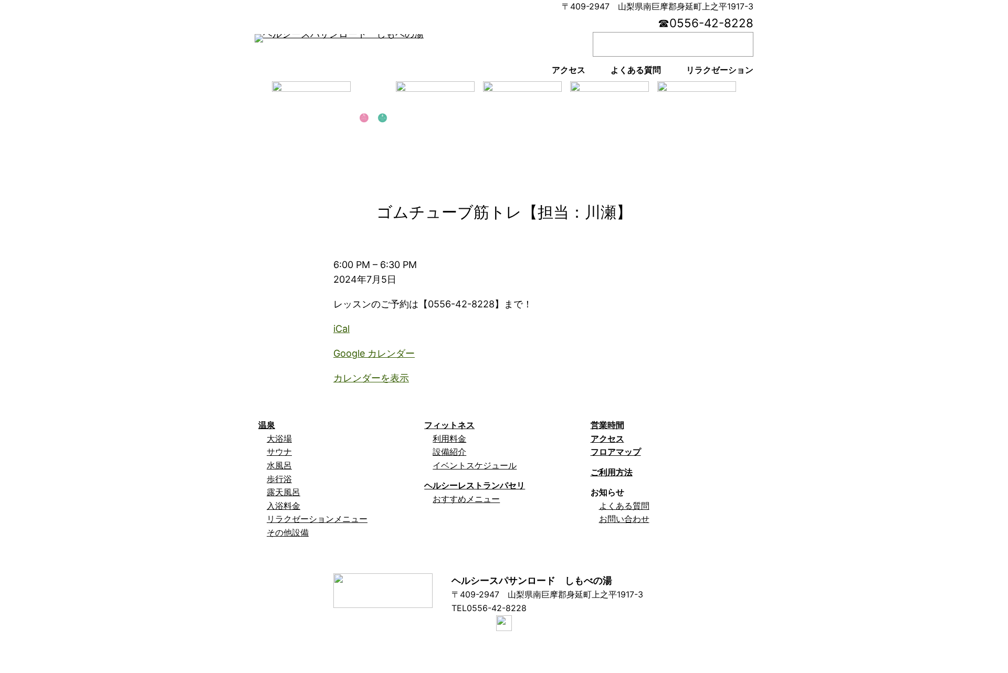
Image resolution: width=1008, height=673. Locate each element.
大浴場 (279, 438)
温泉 (266, 425)
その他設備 (288, 532)
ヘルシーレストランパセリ (474, 485)
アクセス (607, 438)
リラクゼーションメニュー (317, 519)
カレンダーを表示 (371, 377)
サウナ (279, 451)
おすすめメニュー (466, 499)
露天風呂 (283, 492)
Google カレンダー (374, 353)
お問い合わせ (624, 519)
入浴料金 (283, 505)
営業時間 (607, 425)
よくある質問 (624, 505)
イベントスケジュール (475, 465)
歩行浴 (279, 479)
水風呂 (279, 465)
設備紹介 (449, 451)
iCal (341, 328)
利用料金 (449, 438)
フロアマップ (616, 451)
